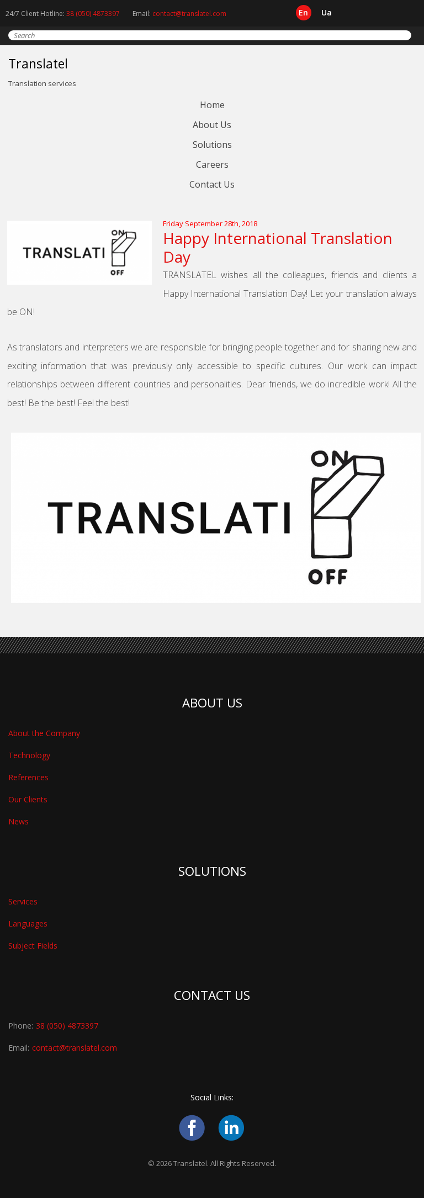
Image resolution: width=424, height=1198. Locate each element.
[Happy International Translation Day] (85, 282)
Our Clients (27, 799)
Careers (212, 164)
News (18, 821)
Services (23, 901)
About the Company (44, 733)
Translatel (38, 63)
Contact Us (212, 184)
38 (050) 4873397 (93, 13)
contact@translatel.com (189, 13)
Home (212, 105)
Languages (27, 923)
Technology (29, 755)
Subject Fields (32, 945)
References (28, 777)
